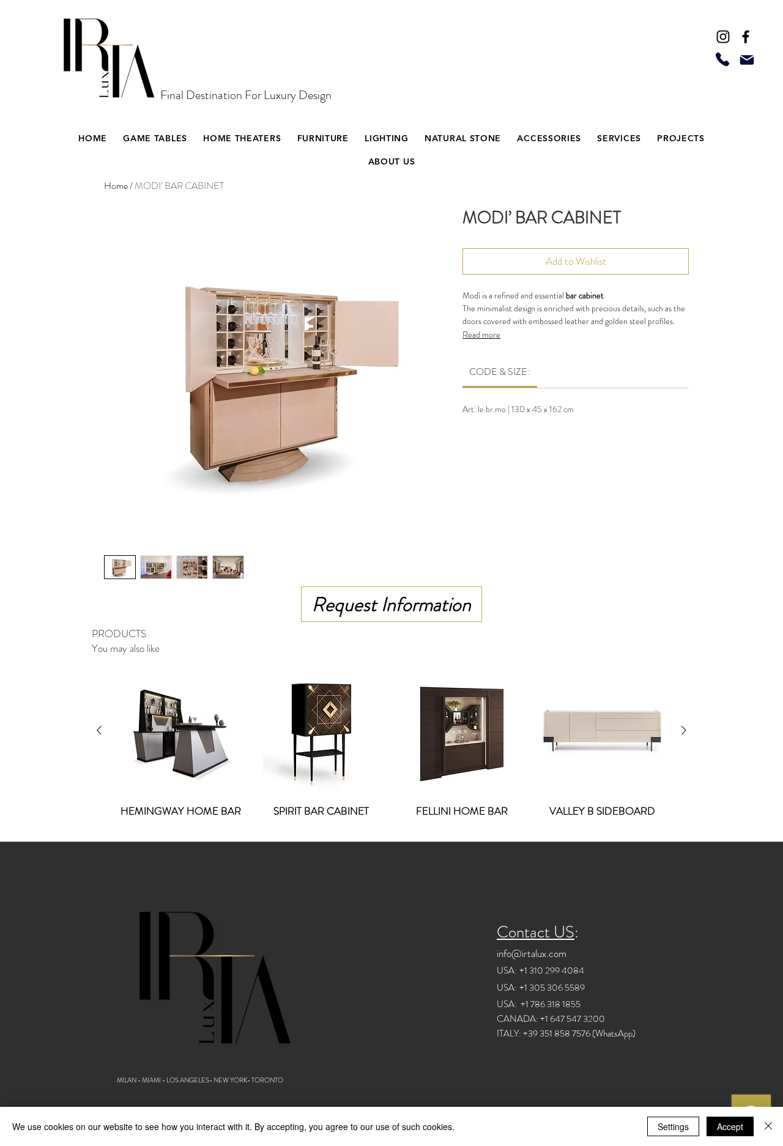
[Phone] (722, 59)
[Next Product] (684, 730)
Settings (673, 1126)
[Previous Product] (99, 730)
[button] (242, 138)
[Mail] (747, 60)
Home (116, 186)
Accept (730, 1126)
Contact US (535, 932)
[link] (499, 371)
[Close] (768, 1126)
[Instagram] (723, 36)
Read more (481, 334)
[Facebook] (745, 36)
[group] (391, 748)
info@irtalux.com (531, 953)
